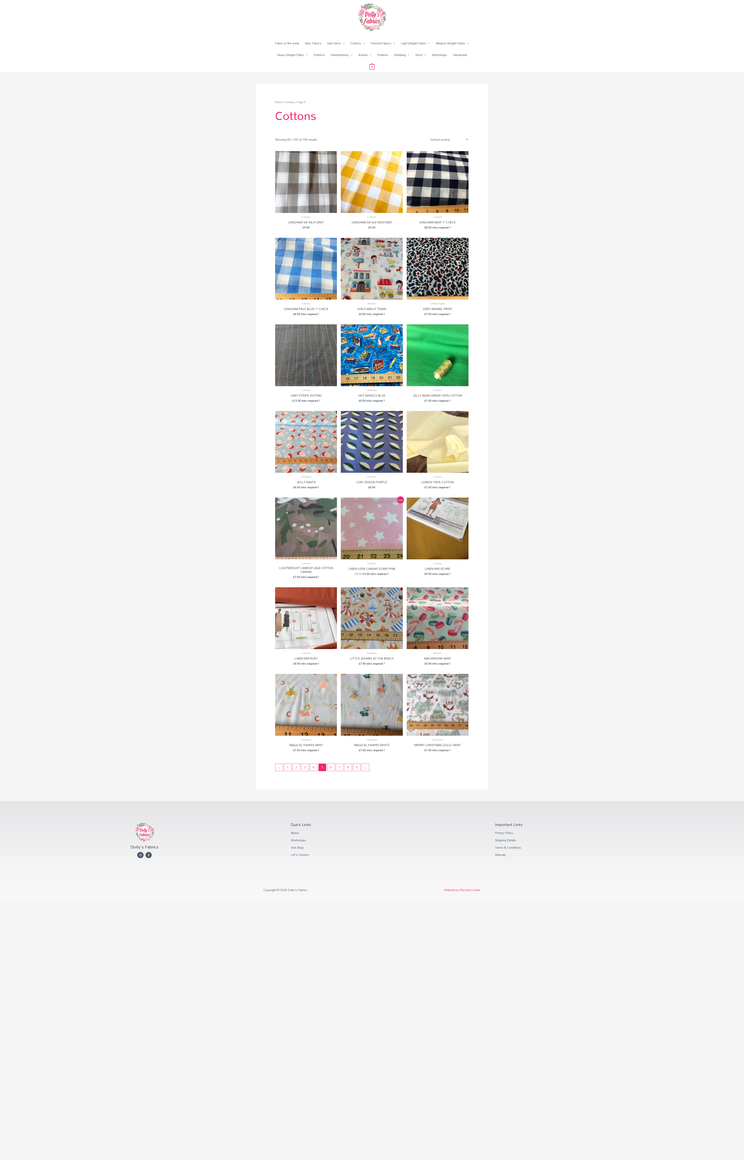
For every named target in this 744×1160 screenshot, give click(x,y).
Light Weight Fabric (413, 43)
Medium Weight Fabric (450, 43)
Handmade (460, 55)
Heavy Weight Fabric (290, 55)
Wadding (400, 55)
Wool (418, 55)
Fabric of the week (287, 43)
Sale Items (334, 43)
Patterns (319, 55)
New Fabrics (313, 43)
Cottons (355, 43)
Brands (363, 55)
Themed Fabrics (380, 43)
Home (279, 102)
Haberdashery (340, 55)
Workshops (439, 55)
